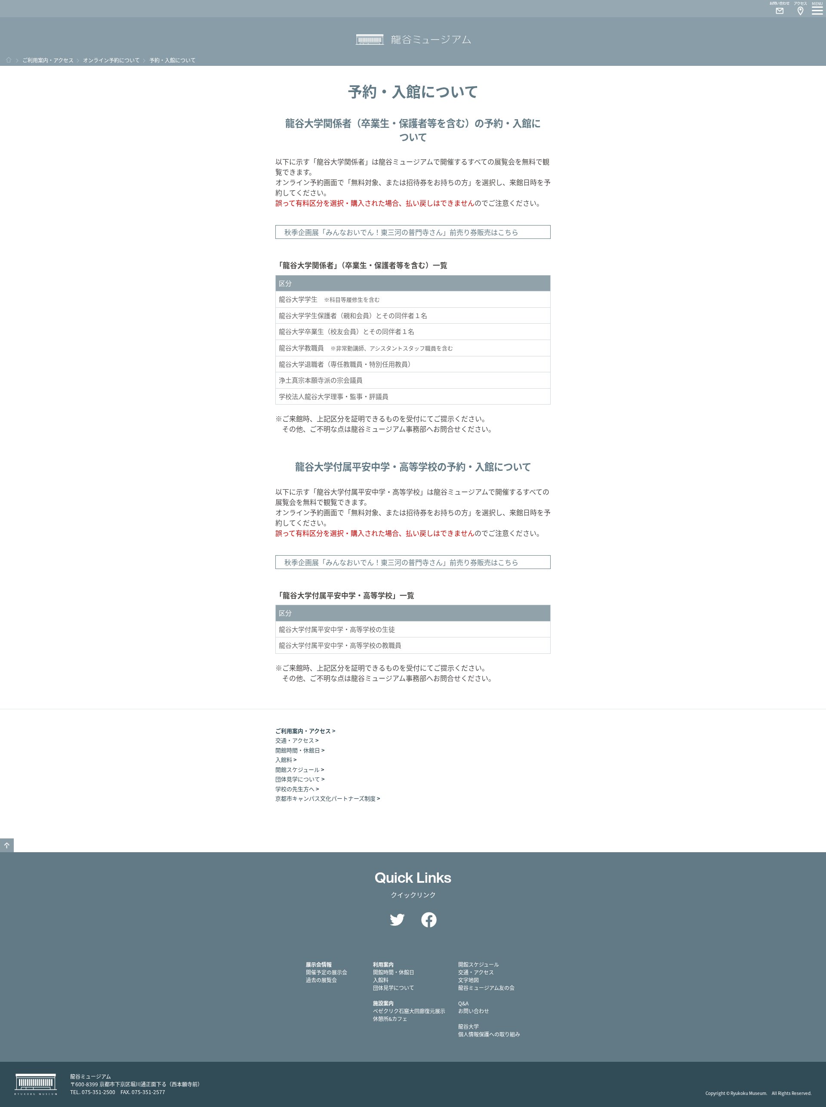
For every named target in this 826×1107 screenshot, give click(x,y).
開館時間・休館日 (297, 750)
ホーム (8, 60)
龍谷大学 (468, 1026)
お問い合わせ (473, 1010)
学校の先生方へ (294, 789)
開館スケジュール (297, 769)
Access (800, 8)
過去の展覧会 (321, 979)
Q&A (463, 1003)
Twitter (397, 919)
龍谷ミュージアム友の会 (486, 987)
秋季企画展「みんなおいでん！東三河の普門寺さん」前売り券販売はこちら (401, 232)
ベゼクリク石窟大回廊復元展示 (409, 1010)
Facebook (429, 919)
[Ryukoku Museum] (413, 40)
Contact (776, 8)
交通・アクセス (294, 740)
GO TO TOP (7, 845)
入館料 (283, 759)
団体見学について (297, 779)
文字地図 (468, 979)
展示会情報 (319, 964)
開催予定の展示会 (326, 972)
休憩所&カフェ (390, 1018)
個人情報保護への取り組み (489, 1034)
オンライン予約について (111, 60)
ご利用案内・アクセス (48, 60)
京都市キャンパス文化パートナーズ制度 (325, 798)
